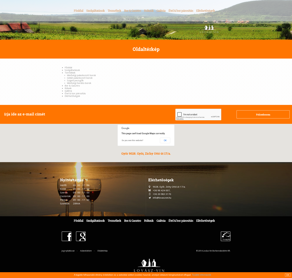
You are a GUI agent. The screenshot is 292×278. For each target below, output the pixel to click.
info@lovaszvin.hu (162, 197)
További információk (201, 275)
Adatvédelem (86, 250)
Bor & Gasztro (132, 11)
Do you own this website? (132, 140)
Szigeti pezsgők (75, 80)
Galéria (160, 11)
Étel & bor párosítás (181, 11)
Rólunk (148, 11)
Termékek (114, 11)
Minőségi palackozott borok (81, 75)
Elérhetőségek (205, 11)
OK (165, 140)
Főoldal (78, 11)
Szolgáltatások (95, 11)
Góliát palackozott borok (79, 77)
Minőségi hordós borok (79, 82)
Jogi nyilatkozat (68, 250)
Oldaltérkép (102, 250)
